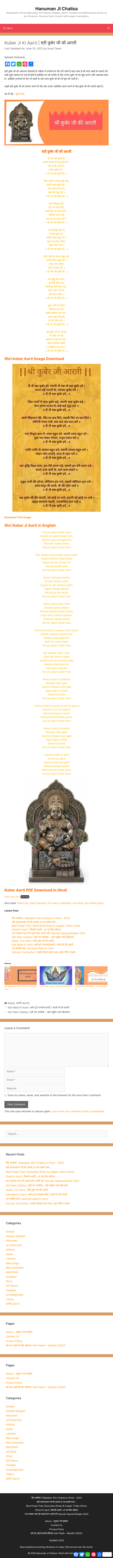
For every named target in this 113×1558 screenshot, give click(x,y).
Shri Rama (12, 1285)
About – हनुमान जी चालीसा (19, 1332)
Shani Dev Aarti (26, 903)
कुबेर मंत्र (20, 93)
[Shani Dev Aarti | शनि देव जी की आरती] (56, 975)
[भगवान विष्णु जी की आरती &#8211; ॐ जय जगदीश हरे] (91, 975)
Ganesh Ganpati (15, 1236)
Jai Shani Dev (14, 1245)
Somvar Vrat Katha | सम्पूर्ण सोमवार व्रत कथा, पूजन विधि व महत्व (44, 952)
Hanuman (11, 1240)
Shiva (9, 1281)
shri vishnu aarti (94, 903)
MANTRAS (12, 1272)
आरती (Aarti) (23, 1003)
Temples (11, 1290)
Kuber (11, 1003)
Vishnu (10, 1299)
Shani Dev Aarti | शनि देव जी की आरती (56, 986)
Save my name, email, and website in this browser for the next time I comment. (55, 1095)
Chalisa (10, 1231)
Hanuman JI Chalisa (56, 8)
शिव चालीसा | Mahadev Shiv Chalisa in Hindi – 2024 (41, 918)
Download (25, 897)
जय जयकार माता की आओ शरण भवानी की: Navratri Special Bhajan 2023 (48, 933)
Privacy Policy (14, 1341)
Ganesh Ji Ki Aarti (47, 903)
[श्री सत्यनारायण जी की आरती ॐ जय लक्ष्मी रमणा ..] (20, 975)
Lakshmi (11, 1258)
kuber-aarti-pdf (11, 897)
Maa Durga (12, 1263)
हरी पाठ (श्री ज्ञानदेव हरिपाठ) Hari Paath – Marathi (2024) (35, 1345)
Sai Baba (11, 1276)
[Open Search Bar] (108, 28)
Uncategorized (14, 1294)
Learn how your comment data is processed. (78, 1111)
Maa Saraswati (15, 1267)
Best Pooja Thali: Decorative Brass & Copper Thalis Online (46, 925)
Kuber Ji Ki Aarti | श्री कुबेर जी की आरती (33, 940)
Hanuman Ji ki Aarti (71, 903)
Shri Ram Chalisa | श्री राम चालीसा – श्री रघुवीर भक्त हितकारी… (44, 937)
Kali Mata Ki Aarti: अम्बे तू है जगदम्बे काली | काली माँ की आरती (42, 944)
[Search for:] (56, 1133)
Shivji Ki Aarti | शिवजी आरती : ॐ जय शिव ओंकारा (36, 929)
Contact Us (12, 1336)
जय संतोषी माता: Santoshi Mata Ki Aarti (33, 948)
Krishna (10, 1249)
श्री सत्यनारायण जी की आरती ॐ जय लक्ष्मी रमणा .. (35, 922)
